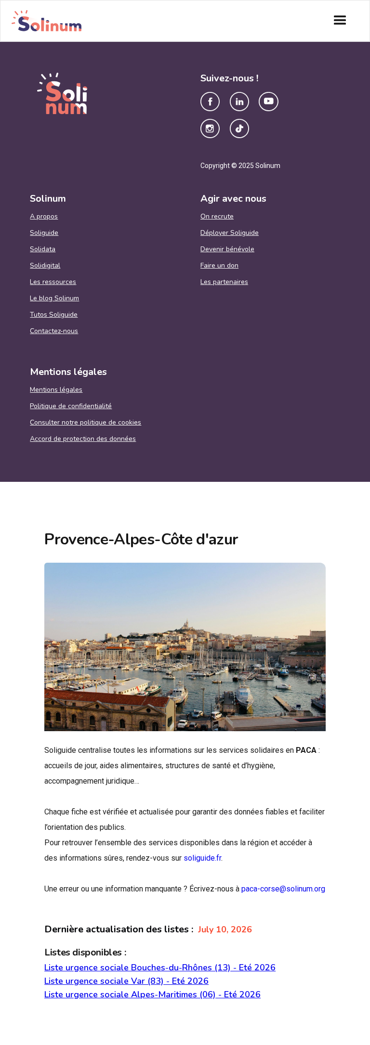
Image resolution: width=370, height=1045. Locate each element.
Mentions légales (56, 390)
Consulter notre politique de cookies (85, 422)
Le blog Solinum (54, 298)
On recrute (217, 216)
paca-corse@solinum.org (283, 888)
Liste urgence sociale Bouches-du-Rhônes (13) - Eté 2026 (160, 967)
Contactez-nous (54, 331)
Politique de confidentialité (71, 406)
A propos (44, 216)
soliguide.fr (202, 858)
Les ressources (53, 282)
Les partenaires (224, 282)
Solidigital (45, 265)
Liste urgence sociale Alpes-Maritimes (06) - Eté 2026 (152, 994)
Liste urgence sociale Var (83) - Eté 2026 (126, 981)
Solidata (42, 249)
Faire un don (219, 265)
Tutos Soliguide (54, 314)
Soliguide (44, 233)
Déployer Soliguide (229, 233)
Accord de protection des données (83, 439)
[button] (340, 20)
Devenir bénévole (227, 249)
